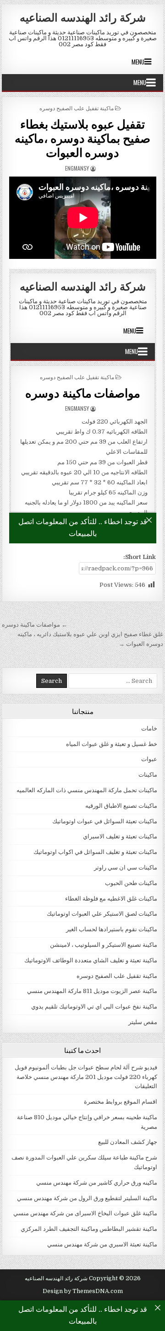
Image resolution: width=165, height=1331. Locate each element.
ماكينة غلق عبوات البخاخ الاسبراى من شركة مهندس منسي (85, 1213)
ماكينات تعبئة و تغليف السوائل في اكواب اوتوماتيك (95, 851)
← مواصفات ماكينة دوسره (34, 624)
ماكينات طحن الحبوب (131, 883)
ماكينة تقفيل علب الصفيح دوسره (76, 108)
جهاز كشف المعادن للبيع (127, 1141)
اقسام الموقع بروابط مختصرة (120, 1101)
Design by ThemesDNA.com (83, 1291)
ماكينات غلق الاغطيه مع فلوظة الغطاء (111, 898)
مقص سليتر (142, 1022)
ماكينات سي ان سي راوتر (125, 867)
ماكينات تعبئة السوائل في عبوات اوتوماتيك (104, 821)
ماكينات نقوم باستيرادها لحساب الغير (111, 929)
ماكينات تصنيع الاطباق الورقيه (121, 805)
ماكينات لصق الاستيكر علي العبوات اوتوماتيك (102, 913)
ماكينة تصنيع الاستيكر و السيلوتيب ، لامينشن (103, 944)
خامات (149, 728)
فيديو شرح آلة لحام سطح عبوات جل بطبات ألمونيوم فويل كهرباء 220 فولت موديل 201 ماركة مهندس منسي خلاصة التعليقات (86, 1077)
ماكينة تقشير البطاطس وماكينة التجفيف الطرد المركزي (89, 1228)
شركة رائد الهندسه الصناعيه (83, 17)
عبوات (149, 759)
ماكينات (147, 774)
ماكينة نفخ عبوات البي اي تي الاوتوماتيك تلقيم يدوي (94, 1006)
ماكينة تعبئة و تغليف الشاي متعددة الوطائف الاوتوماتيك (90, 960)
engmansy (77, 168)
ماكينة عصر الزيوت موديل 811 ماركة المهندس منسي (92, 991)
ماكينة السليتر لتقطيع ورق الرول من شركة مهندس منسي (87, 1198)
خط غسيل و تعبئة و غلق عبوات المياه (111, 744)
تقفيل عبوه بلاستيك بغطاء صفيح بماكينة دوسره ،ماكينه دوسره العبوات (82, 138)
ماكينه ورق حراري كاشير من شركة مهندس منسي (96, 1182)
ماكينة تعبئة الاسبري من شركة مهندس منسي (102, 1244)
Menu (138, 61)
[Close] (157, 1307)
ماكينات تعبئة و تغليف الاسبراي (120, 836)
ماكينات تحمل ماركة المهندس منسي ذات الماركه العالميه (86, 790)
